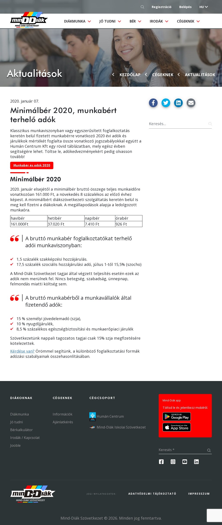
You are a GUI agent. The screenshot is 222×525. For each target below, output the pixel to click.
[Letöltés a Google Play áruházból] (177, 416)
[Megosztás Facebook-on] (153, 102)
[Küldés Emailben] (191, 102)
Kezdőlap (129, 74)
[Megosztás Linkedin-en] (178, 102)
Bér (133, 21)
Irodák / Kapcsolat (25, 437)
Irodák (157, 21)
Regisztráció (161, 7)
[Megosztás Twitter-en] (166, 102)
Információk (62, 414)
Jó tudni (108, 21)
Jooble (15, 445)
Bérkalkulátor (21, 429)
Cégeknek (186, 21)
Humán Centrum (110, 416)
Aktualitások (200, 74)
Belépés (185, 7)
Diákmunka (79, 21)
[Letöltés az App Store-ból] (177, 427)
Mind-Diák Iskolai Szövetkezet (121, 427)
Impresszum (199, 494)
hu (201, 7)
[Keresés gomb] (143, 7)
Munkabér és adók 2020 (31, 165)
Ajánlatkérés (63, 422)
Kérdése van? (22, 351)
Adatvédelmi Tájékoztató (152, 494)
